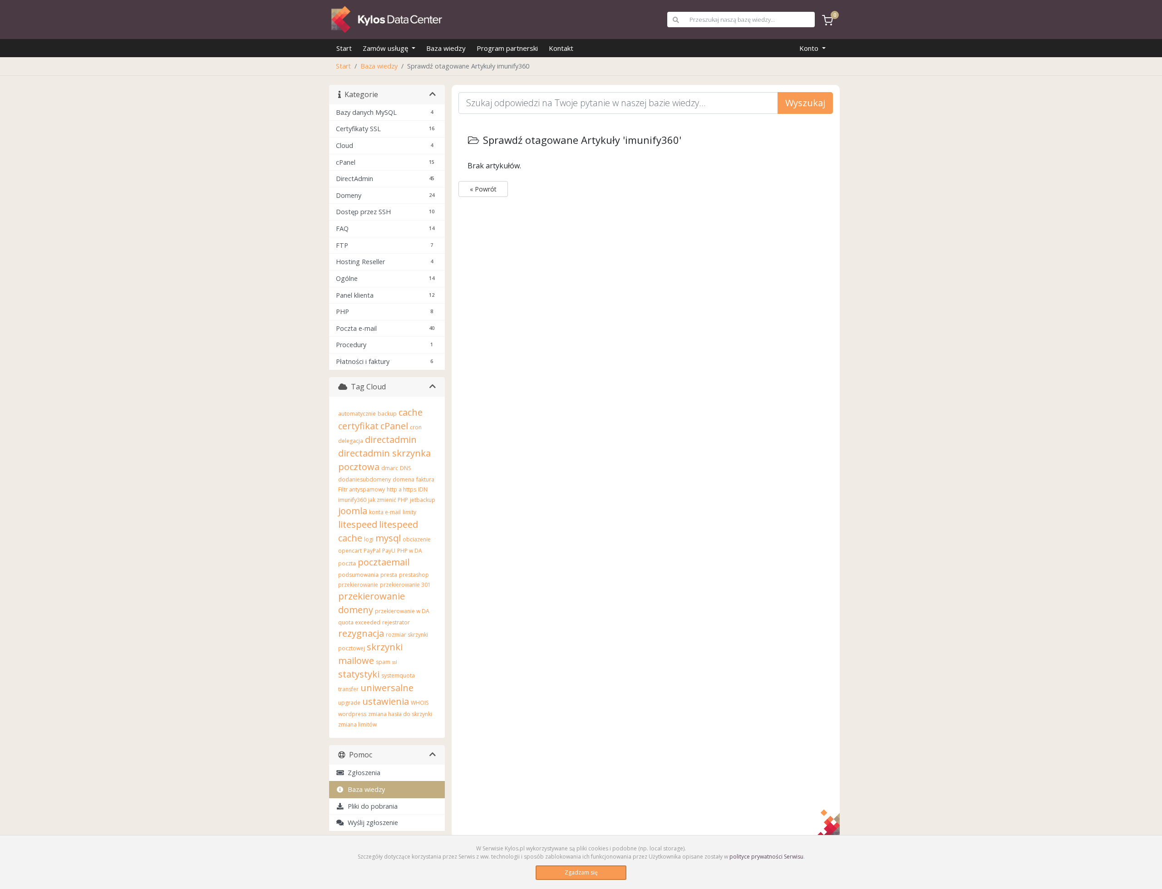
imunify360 (352, 500)
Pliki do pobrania (371, 806)
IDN (423, 489)
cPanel (394, 426)
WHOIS (419, 703)
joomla (352, 511)
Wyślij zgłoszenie (371, 822)
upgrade (349, 703)
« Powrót (483, 189)
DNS (405, 468)
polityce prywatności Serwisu (766, 856)
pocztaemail (383, 562)
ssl (394, 662)
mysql (388, 538)
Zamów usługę (386, 48)
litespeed (357, 524)
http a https (401, 489)
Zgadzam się (581, 872)
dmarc (389, 468)
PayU (388, 551)
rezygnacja (361, 633)
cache (411, 412)
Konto (809, 48)
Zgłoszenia (362, 772)
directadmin (391, 439)
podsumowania (358, 575)
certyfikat (358, 426)
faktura (425, 479)
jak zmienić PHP (388, 500)
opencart (350, 551)
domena (403, 479)
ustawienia (385, 701)
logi (369, 539)
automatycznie (357, 413)
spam (383, 662)
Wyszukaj (805, 103)
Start (344, 48)
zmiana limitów (357, 724)
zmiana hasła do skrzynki (400, 714)
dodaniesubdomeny (364, 479)
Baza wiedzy (446, 48)
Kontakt (561, 48)
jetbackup (422, 500)
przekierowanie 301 (405, 585)
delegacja (350, 441)
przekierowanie (358, 585)
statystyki (358, 674)
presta (388, 575)
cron (416, 427)
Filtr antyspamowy (361, 489)
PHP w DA (409, 551)
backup (387, 413)
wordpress (352, 714)
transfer (348, 689)
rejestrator (396, 622)
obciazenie (417, 539)
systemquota (398, 675)
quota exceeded (359, 622)
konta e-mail (385, 512)
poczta (347, 563)
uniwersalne (387, 688)
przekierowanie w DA (402, 611)
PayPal (372, 551)
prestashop (414, 575)
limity (409, 512)
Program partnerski (507, 48)
